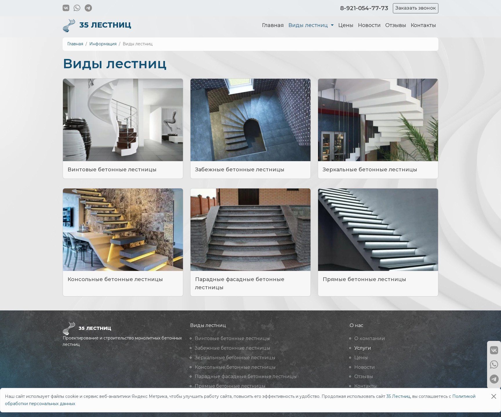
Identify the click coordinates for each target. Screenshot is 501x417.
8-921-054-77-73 (364, 8)
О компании (369, 338)
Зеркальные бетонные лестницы (370, 169)
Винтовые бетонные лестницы (112, 169)
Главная (273, 25)
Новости (369, 25)
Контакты (423, 25)
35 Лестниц (398, 396)
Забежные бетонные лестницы (239, 169)
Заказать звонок (415, 8)
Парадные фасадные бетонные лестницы (246, 376)
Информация (103, 43)
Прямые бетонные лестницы (364, 279)
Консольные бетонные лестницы (115, 279)
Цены (345, 25)
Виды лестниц (308, 25)
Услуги (362, 348)
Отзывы (395, 25)
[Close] (494, 396)
